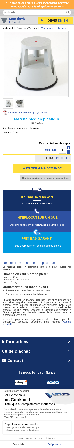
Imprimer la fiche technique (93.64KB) (27, 112)
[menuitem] (37, 360)
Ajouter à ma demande (42, 168)
